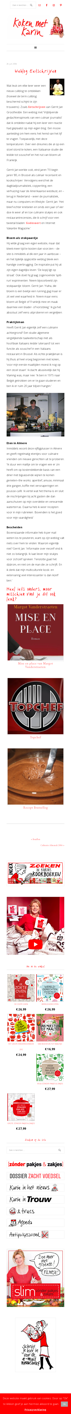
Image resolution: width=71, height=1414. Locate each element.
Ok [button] (64, 1404)
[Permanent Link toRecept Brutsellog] (35, 803)
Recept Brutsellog (35, 807)
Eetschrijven (36, 107)
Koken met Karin (35, 27)
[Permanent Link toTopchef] (35, 732)
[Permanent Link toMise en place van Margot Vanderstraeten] (35, 659)
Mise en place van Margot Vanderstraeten (35, 665)
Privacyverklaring (35, 1409)
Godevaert (33, 223)
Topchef (35, 737)
